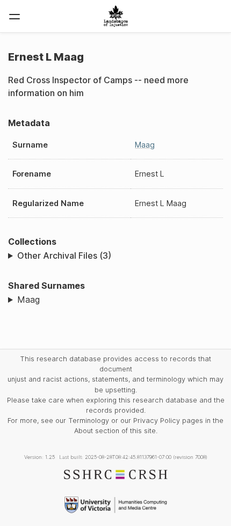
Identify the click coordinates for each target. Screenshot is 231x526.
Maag (145, 144)
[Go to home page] (115, 16)
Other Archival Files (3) (64, 255)
